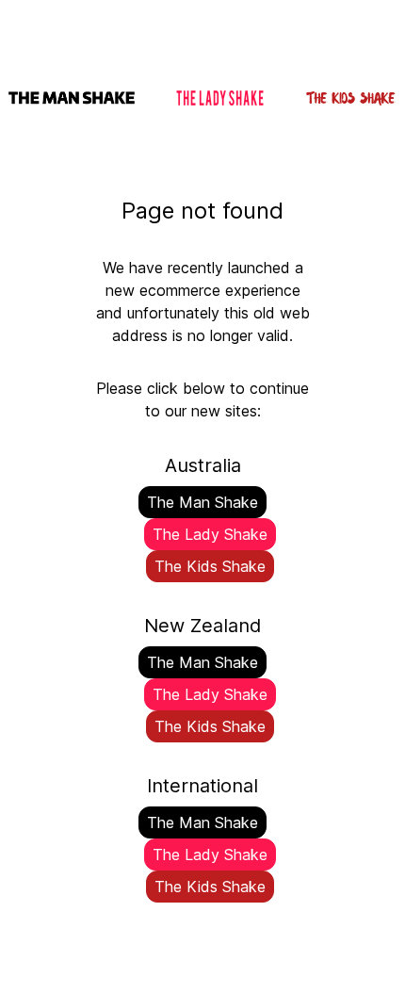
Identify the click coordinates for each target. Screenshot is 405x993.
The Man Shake (202, 502)
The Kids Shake (210, 566)
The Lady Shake (210, 534)
